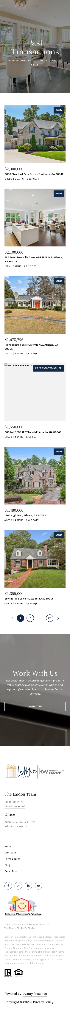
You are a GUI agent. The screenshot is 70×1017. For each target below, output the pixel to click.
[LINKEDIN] (28, 885)
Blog (7, 865)
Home (7, 846)
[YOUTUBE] (38, 885)
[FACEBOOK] (8, 885)
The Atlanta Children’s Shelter (19, 928)
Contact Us (35, 706)
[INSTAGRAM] (18, 885)
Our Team (10, 852)
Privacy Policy (43, 1002)
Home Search (12, 858)
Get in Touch (11, 871)
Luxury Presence (35, 994)
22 (49, 618)
